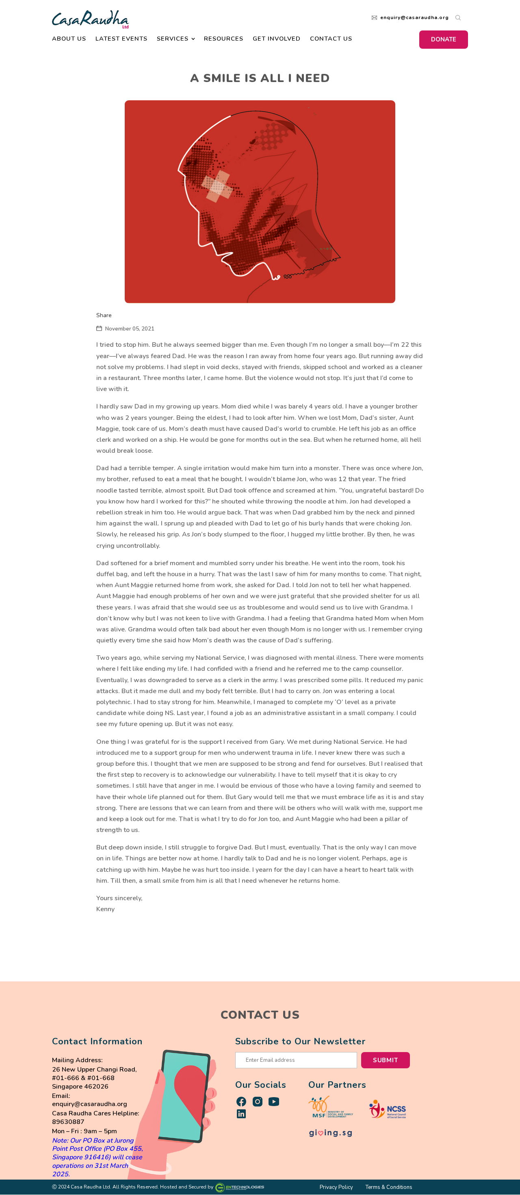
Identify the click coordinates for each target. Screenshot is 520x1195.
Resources (223, 39)
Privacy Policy (336, 1187)
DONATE (443, 39)
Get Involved (277, 39)
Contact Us (331, 39)
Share (104, 315)
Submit (385, 1060)
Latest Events (121, 39)
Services (172, 39)
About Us (69, 39)
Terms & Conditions (388, 1187)
